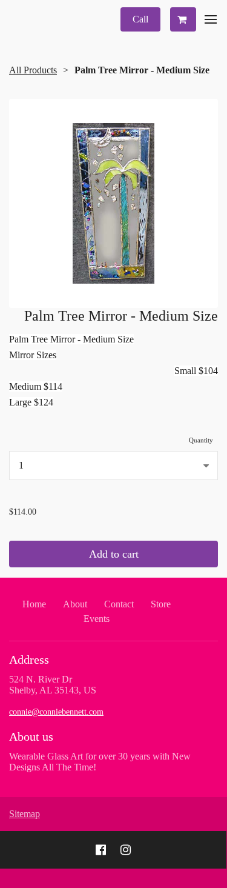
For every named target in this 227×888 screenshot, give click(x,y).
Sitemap (24, 814)
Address (29, 659)
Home (34, 604)
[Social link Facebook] (101, 850)
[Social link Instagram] (125, 850)
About (75, 604)
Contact (119, 604)
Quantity (201, 440)
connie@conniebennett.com (56, 711)
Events (97, 618)
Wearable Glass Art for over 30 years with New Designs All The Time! (100, 761)
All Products (33, 70)
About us (31, 736)
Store (161, 604)
